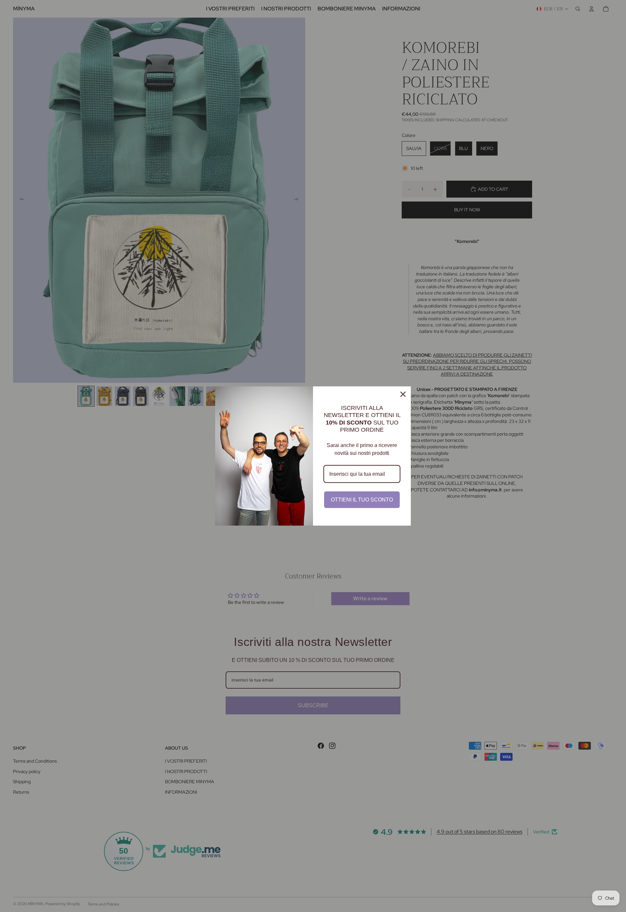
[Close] (403, 394)
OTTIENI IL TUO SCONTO (362, 499)
